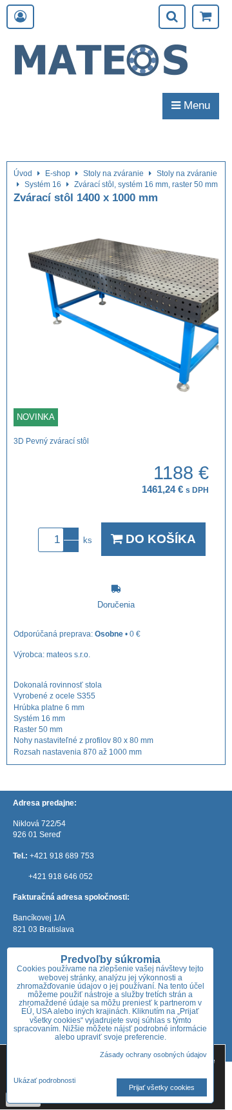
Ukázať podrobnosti (44, 1080)
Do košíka (159, 539)
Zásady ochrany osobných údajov (153, 1054)
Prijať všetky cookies (162, 1087)
